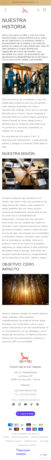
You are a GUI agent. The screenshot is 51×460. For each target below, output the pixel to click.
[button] (5, 10)
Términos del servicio (13, 441)
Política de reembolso (20, 437)
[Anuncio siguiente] (46, 2)
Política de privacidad (39, 437)
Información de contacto (27, 445)
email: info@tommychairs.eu (25, 400)
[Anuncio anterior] (5, 2)
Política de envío (30, 441)
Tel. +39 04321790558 (25, 394)
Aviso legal (44, 441)
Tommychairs (23, 434)
